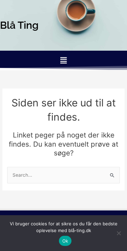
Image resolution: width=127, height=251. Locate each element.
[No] (118, 233)
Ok (65, 241)
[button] (63, 60)
